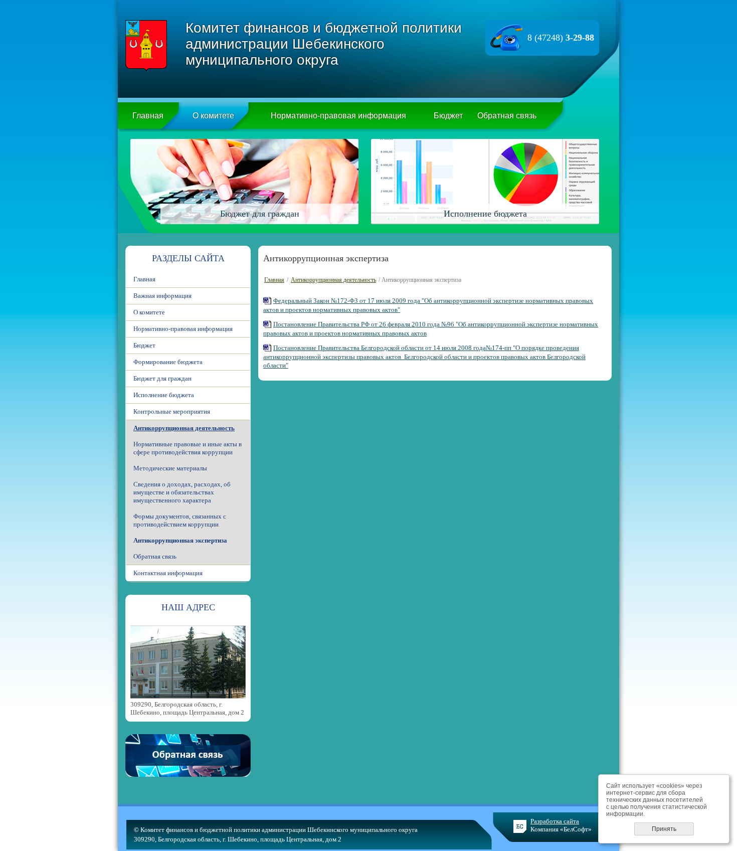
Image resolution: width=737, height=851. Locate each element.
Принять (664, 828)
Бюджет (448, 115)
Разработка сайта (554, 821)
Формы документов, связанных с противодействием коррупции (179, 520)
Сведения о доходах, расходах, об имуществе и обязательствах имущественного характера (182, 492)
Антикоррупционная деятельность (184, 428)
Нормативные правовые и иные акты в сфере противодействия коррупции (187, 448)
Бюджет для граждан (162, 378)
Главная (147, 115)
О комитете (213, 115)
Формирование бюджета (168, 362)
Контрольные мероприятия (171, 411)
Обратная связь (506, 115)
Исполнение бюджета (163, 395)
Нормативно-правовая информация (338, 115)
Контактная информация (168, 573)
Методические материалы (170, 468)
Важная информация (162, 295)
